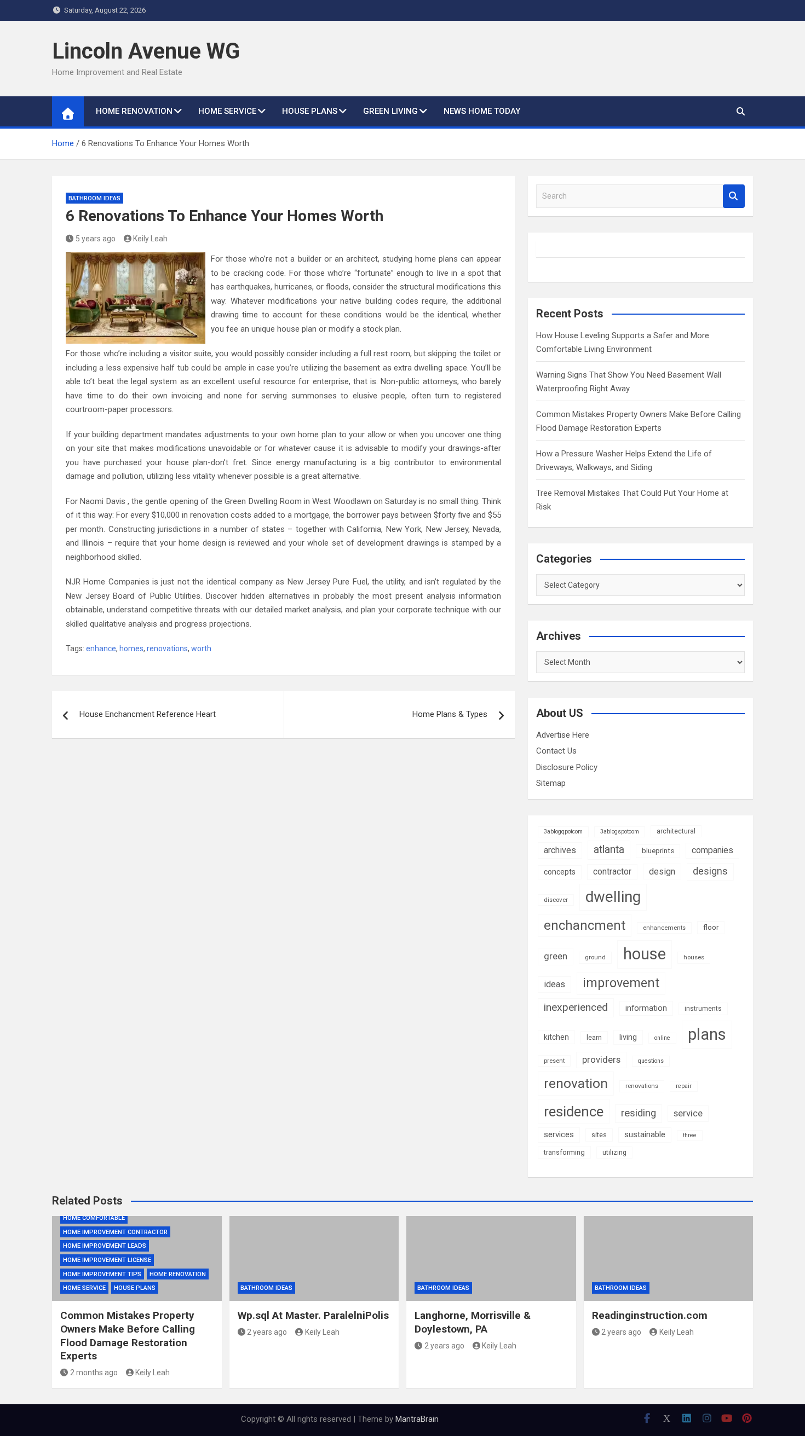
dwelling (613, 897)
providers (601, 1060)
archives (560, 850)
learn (594, 1037)
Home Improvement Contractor (115, 1232)
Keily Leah (150, 238)
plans (707, 1034)
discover (556, 900)
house (644, 954)
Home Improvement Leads (104, 1245)
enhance (101, 648)
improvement (621, 983)
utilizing (614, 1152)
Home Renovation (134, 111)
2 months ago (94, 1372)
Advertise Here (562, 735)
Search (734, 196)
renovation (576, 1083)
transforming (564, 1152)
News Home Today (482, 111)
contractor (612, 871)
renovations (167, 648)
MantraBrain (417, 1419)
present (554, 1060)
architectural (676, 831)
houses (693, 957)
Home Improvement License (107, 1260)
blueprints (658, 851)
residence (573, 1111)
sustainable (644, 1134)
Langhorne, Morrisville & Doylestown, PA (473, 1322)
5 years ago (96, 238)
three (690, 1135)
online (662, 1037)
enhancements (664, 927)
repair (684, 1086)
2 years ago (267, 1332)
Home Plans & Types (449, 714)
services (559, 1134)
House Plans (309, 111)
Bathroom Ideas (94, 198)
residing (638, 1113)
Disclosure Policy (566, 767)
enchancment (584, 925)
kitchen (556, 1037)
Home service (227, 111)
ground (595, 957)
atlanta (609, 849)
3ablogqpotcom (563, 831)
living (628, 1037)
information (646, 1008)
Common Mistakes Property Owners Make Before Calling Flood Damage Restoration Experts (127, 1335)
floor (710, 927)
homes (131, 648)
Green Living (390, 111)
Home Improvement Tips (102, 1274)
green (555, 956)
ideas (554, 984)
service (688, 1113)
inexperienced (576, 1007)
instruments (703, 1008)
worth (201, 648)
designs (710, 871)
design (662, 871)
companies (712, 850)
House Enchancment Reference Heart (147, 714)
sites (599, 1135)
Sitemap (551, 783)
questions (651, 1060)
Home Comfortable (94, 1217)
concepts (560, 871)
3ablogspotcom (619, 831)
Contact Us (556, 751)
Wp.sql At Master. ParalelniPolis (313, 1315)
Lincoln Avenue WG (146, 51)
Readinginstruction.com (650, 1315)
